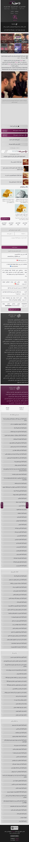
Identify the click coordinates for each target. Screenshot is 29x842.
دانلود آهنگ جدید (23, 821)
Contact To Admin (14, 836)
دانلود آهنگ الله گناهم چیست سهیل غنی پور (17, 792)
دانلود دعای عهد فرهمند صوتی (20, 707)
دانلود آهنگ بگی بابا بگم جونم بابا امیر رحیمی (17, 458)
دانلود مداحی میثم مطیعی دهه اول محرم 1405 (17, 685)
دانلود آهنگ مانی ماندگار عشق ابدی (19, 768)
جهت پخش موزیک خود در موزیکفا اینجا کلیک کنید (14, 30)
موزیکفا (14, 3)
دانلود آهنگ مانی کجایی (21, 729)
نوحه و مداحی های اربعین (21, 704)
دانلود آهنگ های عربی (22, 536)
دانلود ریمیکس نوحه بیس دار (20, 700)
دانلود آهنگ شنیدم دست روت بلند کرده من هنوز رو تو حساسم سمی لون (15, 469)
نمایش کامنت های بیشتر (14, 309)
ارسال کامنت (14, 247)
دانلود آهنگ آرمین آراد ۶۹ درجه (20, 491)
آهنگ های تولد (18, 223)
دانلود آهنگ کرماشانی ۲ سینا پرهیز (19, 771)
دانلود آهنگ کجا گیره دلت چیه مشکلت (18, 431)
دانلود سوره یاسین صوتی (21, 715)
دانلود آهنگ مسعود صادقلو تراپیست (19, 647)
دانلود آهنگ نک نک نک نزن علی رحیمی (18, 446)
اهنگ (16, 62)
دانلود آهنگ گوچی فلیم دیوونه (20, 494)
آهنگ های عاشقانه (4, 223)
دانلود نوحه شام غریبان (22, 674)
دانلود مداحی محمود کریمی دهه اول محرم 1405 (17, 681)
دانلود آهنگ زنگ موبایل (21, 521)
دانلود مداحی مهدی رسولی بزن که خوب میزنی (17, 609)
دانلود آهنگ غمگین (22, 498)
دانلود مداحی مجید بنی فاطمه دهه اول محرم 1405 (16, 677)
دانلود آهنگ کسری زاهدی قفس (20, 594)
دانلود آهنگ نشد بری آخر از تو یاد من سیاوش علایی (16, 454)
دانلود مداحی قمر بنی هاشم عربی (20, 689)
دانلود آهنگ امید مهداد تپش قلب (19, 764)
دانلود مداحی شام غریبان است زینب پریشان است (16, 670)
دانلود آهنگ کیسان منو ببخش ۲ (20, 753)
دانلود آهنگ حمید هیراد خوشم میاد (19, 643)
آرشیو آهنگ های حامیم (14, 140)
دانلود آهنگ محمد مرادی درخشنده (19, 474)
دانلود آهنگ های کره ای (21, 543)
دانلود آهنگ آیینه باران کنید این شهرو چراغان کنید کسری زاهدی (15, 776)
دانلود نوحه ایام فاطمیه (22, 509)
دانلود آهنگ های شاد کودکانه (20, 558)
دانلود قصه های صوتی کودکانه (20, 562)
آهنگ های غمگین (11, 223)
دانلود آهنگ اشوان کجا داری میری (19, 725)
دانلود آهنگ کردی (23, 506)
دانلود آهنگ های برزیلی (21, 554)
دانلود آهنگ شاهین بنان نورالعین (19, 760)
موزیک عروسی (23, 817)
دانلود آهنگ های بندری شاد (21, 532)
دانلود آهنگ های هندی (21, 551)
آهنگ (18, 58)
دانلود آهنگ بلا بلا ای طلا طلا (21, 483)
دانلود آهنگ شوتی (23, 524)
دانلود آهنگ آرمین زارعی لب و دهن (19, 621)
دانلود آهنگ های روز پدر (21, 566)
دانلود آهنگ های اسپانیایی (21, 539)
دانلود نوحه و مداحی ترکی (21, 696)
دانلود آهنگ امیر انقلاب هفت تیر (20, 450)
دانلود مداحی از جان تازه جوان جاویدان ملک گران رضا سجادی (16, 665)
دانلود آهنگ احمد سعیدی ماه (20, 745)
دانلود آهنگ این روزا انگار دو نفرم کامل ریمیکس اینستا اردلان (15, 419)
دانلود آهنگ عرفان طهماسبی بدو (20, 624)
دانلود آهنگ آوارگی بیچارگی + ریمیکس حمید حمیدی (16, 435)
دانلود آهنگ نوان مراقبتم (21, 732)
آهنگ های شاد (25, 223)
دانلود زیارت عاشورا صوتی (21, 711)
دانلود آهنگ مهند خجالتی (21, 788)
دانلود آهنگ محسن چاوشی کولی (20, 628)
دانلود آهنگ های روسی (21, 547)
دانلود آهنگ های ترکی (22, 517)
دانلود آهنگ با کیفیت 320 (18, 130)
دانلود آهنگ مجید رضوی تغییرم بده (19, 617)
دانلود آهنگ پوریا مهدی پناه (20, 461)
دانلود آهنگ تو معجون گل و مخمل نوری (18, 443)
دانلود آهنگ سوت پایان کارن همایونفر (18, 806)
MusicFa (13, 24)
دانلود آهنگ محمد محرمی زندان (20, 591)
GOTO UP (16, 828)
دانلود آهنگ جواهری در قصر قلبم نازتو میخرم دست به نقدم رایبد (15, 478)
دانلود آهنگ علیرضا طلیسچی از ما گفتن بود (17, 606)
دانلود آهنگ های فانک (22, 602)
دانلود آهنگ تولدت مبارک (21, 502)
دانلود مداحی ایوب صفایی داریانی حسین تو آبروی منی (15, 661)
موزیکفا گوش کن (5, 219)
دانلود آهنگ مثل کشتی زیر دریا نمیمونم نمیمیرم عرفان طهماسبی (15, 801)
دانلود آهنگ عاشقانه (22, 513)
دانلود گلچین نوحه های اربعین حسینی (18, 657)
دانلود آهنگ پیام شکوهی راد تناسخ (19, 632)
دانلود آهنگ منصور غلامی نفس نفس (19, 810)
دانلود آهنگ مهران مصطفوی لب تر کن (19, 424)
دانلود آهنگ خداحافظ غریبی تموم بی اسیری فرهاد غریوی (15, 487)
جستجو (15, 20)
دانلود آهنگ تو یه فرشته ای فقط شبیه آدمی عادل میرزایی (16, 796)
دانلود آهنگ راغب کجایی (21, 757)
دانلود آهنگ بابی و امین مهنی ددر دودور (18, 579)
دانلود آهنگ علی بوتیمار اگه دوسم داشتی (18, 598)
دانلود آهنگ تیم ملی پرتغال (21, 465)
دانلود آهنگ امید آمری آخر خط (20, 428)
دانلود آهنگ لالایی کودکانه (21, 528)
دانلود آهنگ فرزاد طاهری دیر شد (20, 587)
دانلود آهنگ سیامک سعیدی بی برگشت (18, 583)
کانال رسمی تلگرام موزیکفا (14, 144)
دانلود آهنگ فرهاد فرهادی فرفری (19, 736)
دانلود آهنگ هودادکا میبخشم (20, 439)
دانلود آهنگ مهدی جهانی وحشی (20, 749)
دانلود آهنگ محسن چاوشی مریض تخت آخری (17, 636)
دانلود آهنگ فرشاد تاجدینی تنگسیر (19, 784)
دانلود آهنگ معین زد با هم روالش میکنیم (18, 613)
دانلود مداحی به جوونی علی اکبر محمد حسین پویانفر (16, 692)
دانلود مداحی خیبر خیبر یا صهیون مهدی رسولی (17, 639)
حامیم (9, 64)
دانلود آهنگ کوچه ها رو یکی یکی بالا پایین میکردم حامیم (13, 56)
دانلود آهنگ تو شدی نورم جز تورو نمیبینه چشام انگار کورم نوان (15, 741)
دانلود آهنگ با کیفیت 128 (18, 135)
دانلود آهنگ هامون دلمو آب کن (20, 781)
